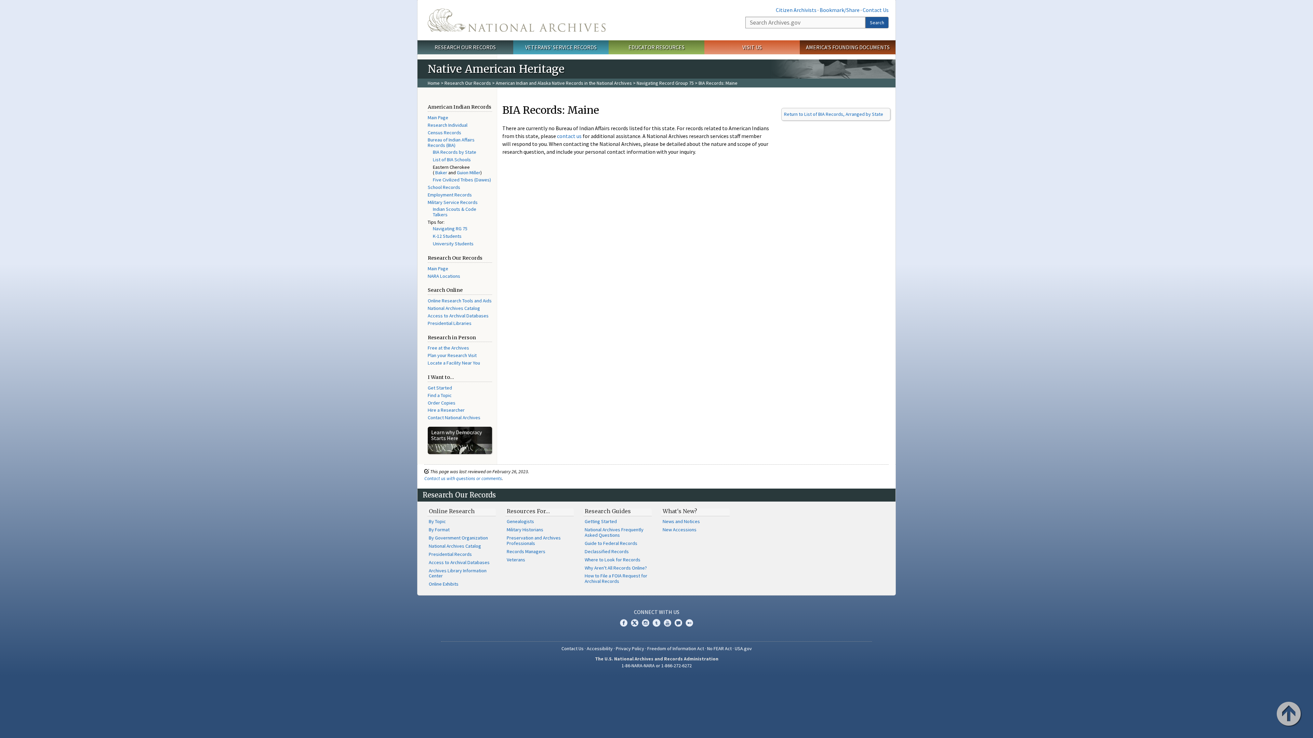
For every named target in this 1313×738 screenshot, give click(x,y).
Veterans (516, 560)
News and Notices (681, 521)
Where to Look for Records (612, 560)
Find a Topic (440, 395)
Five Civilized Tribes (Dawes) (462, 180)
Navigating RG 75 (450, 229)
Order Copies (441, 403)
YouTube (667, 623)
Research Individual (447, 125)
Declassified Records (607, 551)
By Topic (437, 521)
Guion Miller (468, 172)
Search (877, 22)
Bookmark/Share (840, 9)
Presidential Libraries (450, 323)
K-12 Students (447, 236)
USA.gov (743, 648)
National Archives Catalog (454, 308)
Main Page (438, 117)
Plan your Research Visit (452, 355)
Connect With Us (656, 612)
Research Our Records (465, 47)
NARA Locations (444, 276)
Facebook (624, 623)
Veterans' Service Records (561, 47)
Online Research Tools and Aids (460, 301)
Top (1289, 714)
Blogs (678, 623)
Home (434, 83)
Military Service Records (453, 202)
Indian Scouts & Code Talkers (454, 212)
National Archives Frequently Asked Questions (614, 532)
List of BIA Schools (452, 159)
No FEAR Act (719, 648)
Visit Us (752, 47)
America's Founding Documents (848, 47)
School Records (444, 187)
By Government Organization (458, 538)
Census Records (444, 132)
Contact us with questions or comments (463, 478)
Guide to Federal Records (611, 543)
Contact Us (876, 9)
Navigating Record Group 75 (665, 83)
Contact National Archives (454, 417)
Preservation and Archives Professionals (534, 540)
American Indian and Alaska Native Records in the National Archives (564, 83)
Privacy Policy (630, 648)
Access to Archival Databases (458, 316)
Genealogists (520, 521)
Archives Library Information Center (458, 573)
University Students (453, 244)
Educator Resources (656, 47)
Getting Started (601, 521)
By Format (439, 530)
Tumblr (656, 623)
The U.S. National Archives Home (517, 20)
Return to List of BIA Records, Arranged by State (833, 114)
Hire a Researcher (446, 410)
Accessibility (600, 648)
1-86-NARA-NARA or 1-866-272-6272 (657, 665)
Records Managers (526, 551)
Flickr (689, 623)
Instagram (645, 623)
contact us (569, 136)
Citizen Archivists (796, 9)
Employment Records (450, 195)
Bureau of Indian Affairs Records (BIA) (451, 142)
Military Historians (525, 530)
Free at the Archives (448, 348)
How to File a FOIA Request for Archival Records (616, 578)
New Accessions (680, 530)
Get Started (440, 388)
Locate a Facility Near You (454, 363)
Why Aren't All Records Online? (616, 568)
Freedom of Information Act (675, 648)
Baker (441, 172)
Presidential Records (450, 554)
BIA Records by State (454, 152)
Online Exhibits (444, 584)
